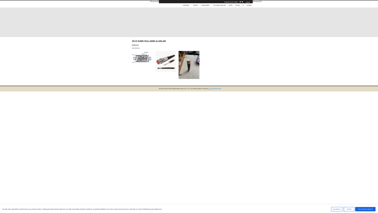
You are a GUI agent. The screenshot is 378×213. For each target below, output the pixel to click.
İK (243, 5)
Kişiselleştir (336, 209)
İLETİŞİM (249, 5)
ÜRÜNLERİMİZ (205, 5)
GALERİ (237, 5)
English (248, 2)
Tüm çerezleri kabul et (365, 209)
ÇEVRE (231, 5)
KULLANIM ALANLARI (219, 5)
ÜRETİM (195, 5)
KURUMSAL (186, 5)
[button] (186, 5)
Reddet (349, 209)
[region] (189, 208)
